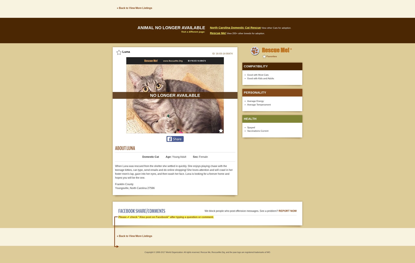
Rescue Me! (218, 33)
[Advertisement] (243, 8)
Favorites (272, 56)
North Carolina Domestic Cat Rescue (235, 27)
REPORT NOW (288, 211)
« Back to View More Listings (134, 8)
